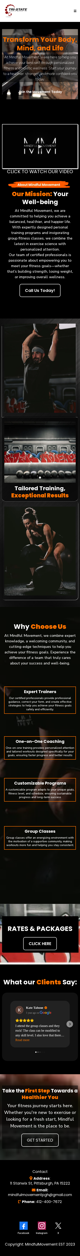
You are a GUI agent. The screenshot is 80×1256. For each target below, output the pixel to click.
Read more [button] (22, 1040)
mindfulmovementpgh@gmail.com (40, 1194)
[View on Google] (19, 1010)
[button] (74, 11)
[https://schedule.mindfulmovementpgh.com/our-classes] (16, 11)
